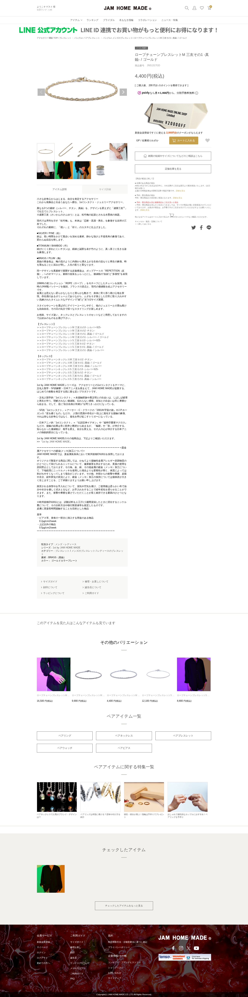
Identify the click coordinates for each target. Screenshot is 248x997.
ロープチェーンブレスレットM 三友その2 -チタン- (68, 330)
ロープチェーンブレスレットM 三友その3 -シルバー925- (71, 327)
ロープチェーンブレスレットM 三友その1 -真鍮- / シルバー (73, 350)
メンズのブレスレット (123, 38)
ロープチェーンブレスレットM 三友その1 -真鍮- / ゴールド (73, 334)
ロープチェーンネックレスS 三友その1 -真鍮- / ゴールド (71, 375)
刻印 (72, 952)
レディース (70, 544)
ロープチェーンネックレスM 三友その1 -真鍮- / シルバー (72, 366)
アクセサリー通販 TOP (47, 38)
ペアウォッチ (64, 747)
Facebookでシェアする (201, 227)
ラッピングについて (80, 963)
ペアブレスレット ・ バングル (97, 38)
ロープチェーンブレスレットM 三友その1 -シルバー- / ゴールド (75, 337)
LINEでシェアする (209, 227)
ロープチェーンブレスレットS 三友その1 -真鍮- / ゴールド (73, 347)
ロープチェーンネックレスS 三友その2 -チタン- (67, 372)
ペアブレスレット (183, 735)
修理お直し (75, 947)
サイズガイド (76, 942)
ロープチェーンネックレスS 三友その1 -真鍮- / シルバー (71, 379)
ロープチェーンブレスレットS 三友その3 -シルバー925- (71, 340)
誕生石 (73, 958)
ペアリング (64, 735)
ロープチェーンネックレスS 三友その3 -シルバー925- (70, 369)
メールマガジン (78, 968)
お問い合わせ (114, 973)
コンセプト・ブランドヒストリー (124, 962)
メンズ (58, 544)
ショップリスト (115, 967)
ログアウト (42, 958)
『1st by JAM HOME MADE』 (56, 441)
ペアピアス (124, 747)
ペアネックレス (124, 735)
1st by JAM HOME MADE (66, 547)
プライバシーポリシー (119, 947)
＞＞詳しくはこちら (143, 224)
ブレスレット (62, 550)
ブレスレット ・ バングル (70, 38)
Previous (41, 92)
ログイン (41, 952)
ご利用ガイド (76, 973)
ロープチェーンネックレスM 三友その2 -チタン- (67, 359)
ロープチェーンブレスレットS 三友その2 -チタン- (68, 343)
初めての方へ (43, 963)
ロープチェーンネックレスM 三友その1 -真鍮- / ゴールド (72, 362)
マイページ (42, 947)
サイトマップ (114, 978)
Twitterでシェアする (193, 227)
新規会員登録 (43, 942)
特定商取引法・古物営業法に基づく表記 (127, 942)
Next (123, 92)
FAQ (72, 978)
